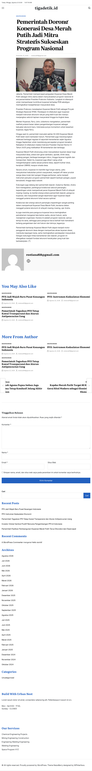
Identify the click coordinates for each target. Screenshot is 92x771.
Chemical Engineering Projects (14, 734)
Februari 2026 (7, 585)
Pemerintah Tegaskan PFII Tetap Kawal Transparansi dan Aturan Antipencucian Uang (20, 313)
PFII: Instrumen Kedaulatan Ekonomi (68, 296)
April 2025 (6, 635)
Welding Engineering (10, 746)
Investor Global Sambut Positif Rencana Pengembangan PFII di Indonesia (32, 524)
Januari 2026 (7, 590)
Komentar (6, 424)
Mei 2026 (6, 571)
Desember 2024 (8, 654)
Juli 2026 (6, 561)
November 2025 (8, 600)
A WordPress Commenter (12, 542)
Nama (5, 452)
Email (5, 462)
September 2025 (9, 610)
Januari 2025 (7, 650)
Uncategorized (21, 16)
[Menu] (3, 8)
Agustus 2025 (7, 615)
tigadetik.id (46, 8)
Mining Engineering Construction (15, 738)
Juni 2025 (6, 625)
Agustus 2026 (7, 556)
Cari (3, 491)
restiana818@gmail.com (38, 55)
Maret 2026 (6, 580)
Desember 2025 (8, 595)
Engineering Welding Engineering (15, 742)
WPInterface (79, 765)
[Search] (89, 8)
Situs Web (52, 462)
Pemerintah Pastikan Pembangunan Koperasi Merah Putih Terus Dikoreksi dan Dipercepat (39, 529)
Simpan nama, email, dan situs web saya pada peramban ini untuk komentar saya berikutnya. (42, 472)
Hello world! (37, 542)
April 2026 (6, 575)
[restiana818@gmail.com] (13, 260)
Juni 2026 (6, 566)
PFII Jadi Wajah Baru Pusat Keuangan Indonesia (23, 298)
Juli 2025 (5, 620)
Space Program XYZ (10, 749)
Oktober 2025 (7, 605)
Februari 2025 (7, 645)
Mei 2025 (6, 630)
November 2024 (8, 659)
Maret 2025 (6, 640)
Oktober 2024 (7, 664)
